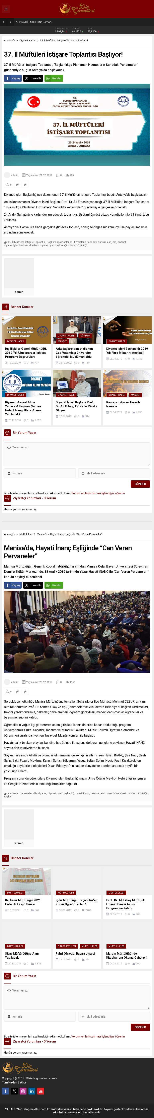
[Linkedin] (31, 1091)
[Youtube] (40, 1091)
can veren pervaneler (20, 793)
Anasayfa (9, 40)
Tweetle (36, 78)
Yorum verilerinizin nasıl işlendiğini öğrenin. (98, 493)
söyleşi (8, 796)
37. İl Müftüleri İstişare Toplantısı (27, 242)
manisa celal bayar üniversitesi (108, 793)
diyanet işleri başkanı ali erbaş (21, 245)
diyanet (122, 242)
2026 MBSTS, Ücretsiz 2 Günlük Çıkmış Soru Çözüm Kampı (52, 21)
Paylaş (16, 78)
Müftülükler (25, 534)
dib (114, 242)
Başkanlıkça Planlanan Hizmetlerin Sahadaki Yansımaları (79, 242)
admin (14, 175)
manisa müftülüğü (137, 793)
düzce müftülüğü (77, 245)
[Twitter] (14, 1091)
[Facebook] (5, 1091)
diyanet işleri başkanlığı (53, 245)
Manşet (62, 341)
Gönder (57, 78)
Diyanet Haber (27, 40)
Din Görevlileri (67, 946)
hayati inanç (82, 793)
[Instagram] (23, 1091)
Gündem (85, 335)
